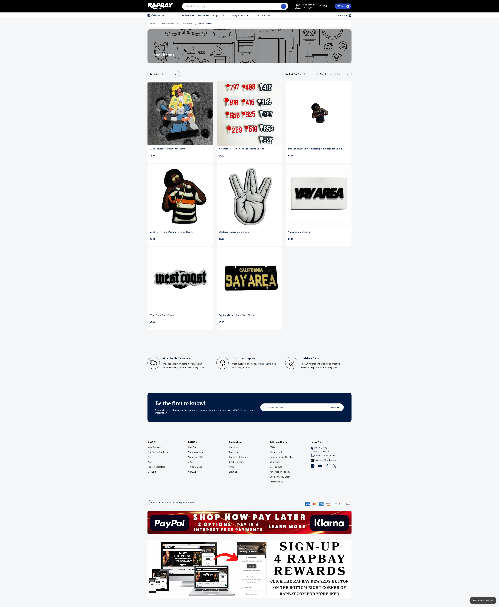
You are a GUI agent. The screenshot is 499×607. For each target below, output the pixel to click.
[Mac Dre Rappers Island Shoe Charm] (180, 113)
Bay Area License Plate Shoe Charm (236, 315)
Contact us (270, 363)
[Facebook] (327, 466)
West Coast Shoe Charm (162, 315)
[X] (335, 466)
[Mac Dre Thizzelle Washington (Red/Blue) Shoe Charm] (319, 113)
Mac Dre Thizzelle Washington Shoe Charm (171, 232)
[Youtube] (320, 466)
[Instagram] (313, 466)
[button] (249, 522)
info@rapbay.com (328, 460)
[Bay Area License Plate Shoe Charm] (249, 280)
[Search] (283, 6)
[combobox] (235, 6)
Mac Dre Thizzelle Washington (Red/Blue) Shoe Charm (315, 148)
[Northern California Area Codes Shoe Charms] (249, 113)
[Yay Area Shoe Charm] (319, 196)
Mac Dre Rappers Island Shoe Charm (168, 148)
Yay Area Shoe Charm (299, 232)
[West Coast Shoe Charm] (180, 280)
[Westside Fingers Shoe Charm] (249, 196)
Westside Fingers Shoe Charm (234, 232)
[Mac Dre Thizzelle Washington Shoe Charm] (180, 196)
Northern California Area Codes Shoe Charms (241, 148)
